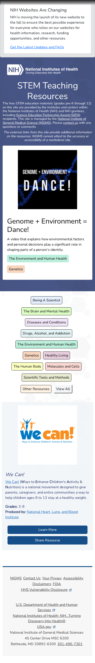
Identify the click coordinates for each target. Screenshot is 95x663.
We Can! (12, 481)
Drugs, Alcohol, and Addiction (46, 333)
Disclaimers (41, 584)
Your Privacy (52, 578)
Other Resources (36, 389)
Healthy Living (56, 355)
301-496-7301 (70, 644)
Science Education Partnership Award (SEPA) (48, 115)
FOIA (57, 584)
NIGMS (16, 578)
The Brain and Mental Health (46, 311)
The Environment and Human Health (38, 258)
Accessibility (73, 578)
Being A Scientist (46, 300)
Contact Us (32, 578)
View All (63, 389)
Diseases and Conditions (46, 322)
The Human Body (27, 366)
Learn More (47, 529)
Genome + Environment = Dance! (47, 225)
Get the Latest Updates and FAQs (37, 47)
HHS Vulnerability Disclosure (44, 589)
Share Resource (47, 540)
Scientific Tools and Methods (46, 377)
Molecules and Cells (63, 366)
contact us (70, 122)
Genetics (16, 269)
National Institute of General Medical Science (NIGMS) (44, 120)
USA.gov (44, 626)
